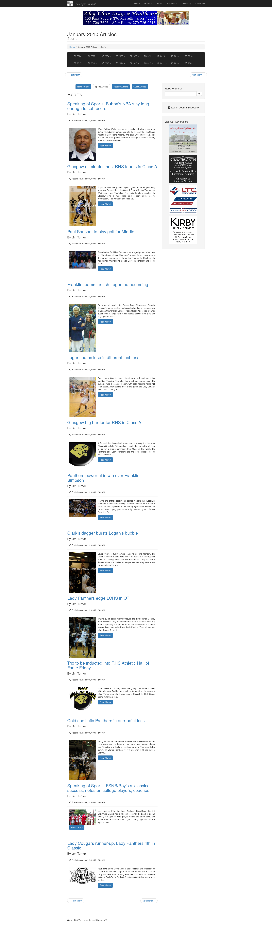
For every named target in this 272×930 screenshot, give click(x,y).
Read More (105, 145)
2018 (190, 56)
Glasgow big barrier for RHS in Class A (104, 422)
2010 (176, 63)
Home (137, 3)
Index (159, 3)
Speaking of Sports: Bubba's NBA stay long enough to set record (108, 106)
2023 (121, 56)
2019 (176, 56)
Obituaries (200, 3)
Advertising (186, 3)
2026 (79, 56)
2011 (162, 63)
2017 (79, 63)
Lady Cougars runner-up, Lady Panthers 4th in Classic (111, 845)
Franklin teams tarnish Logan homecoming (107, 284)
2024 (107, 56)
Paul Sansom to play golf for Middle (100, 231)
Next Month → (198, 74)
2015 (107, 63)
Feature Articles (121, 86)
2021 (148, 56)
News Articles (83, 86)
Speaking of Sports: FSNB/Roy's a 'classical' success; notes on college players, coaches (109, 787)
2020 (162, 56)
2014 (121, 63)
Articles (147, 3)
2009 (190, 63)
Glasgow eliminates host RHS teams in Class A (112, 166)
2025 (93, 56)
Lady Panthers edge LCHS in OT (98, 598)
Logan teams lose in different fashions (103, 357)
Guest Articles (139, 86)
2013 (135, 63)
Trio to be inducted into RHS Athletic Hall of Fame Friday (108, 665)
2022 (135, 56)
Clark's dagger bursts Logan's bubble (102, 533)
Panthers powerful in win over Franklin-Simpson (104, 477)
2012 (148, 63)
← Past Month (73, 74)
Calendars (171, 3)
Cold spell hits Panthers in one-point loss (106, 720)
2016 (93, 63)
